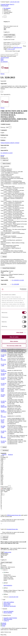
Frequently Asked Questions (10, 617)
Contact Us (6, 620)
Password (15, 45)
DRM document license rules (14, 515)
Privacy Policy (7, 603)
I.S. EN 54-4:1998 (3, 355)
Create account (7, 552)
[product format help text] (9, 486)
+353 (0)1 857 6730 (14, 1)
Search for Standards (8, 611)
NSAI (2, 60)
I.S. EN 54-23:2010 (3, 441)
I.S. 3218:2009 (15, 284)
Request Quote (4, 553)
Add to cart (5, 160)
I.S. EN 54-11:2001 (3, 378)
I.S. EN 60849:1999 (3, 406)
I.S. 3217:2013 (3, 416)
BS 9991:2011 (3, 436)
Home (2, 59)
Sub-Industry (5, 450)
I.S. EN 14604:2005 (3, 370)
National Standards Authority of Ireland (10, 142)
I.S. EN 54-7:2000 (3, 365)
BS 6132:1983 (3, 359)
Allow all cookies (14, 337)
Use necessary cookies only (14, 345)
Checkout (5, 539)
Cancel (5, 34)
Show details (19, 332)
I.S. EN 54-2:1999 (3, 431)
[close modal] (5, 29)
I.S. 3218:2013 (4, 61)
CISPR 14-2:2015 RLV (4, 350)
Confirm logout (11, 34)
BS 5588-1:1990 (3, 426)
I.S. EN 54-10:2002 (3, 401)
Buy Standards (7, 8)
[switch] (24, 317)
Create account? (11, 49)
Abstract (4, 256)
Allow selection (14, 341)
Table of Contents (6, 163)
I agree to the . (9, 529)
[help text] (2, 92)
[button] (3, 459)
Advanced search (5, 57)
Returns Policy (7, 604)
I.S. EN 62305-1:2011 (2, 390)
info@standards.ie (8, 585)
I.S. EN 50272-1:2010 (2, 421)
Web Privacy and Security (10, 606)
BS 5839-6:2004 (3, 395)
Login (5, 49)
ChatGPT (4, 454)
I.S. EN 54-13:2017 (3, 384)
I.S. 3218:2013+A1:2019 (6, 153)
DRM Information (8, 619)
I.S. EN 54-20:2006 (3, 374)
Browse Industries (8, 612)
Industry (4, 447)
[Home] (4, 5)
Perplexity (10, 454)
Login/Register (8, 36)
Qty (1, 493)
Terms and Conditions (9, 602)
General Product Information (8, 268)
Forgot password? (17, 47)
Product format (4, 486)
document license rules (12, 529)
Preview (2, 73)
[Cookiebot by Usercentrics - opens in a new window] (20, 289)
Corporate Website (5, 4)
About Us (12, 4)
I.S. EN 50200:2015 (3, 411)
